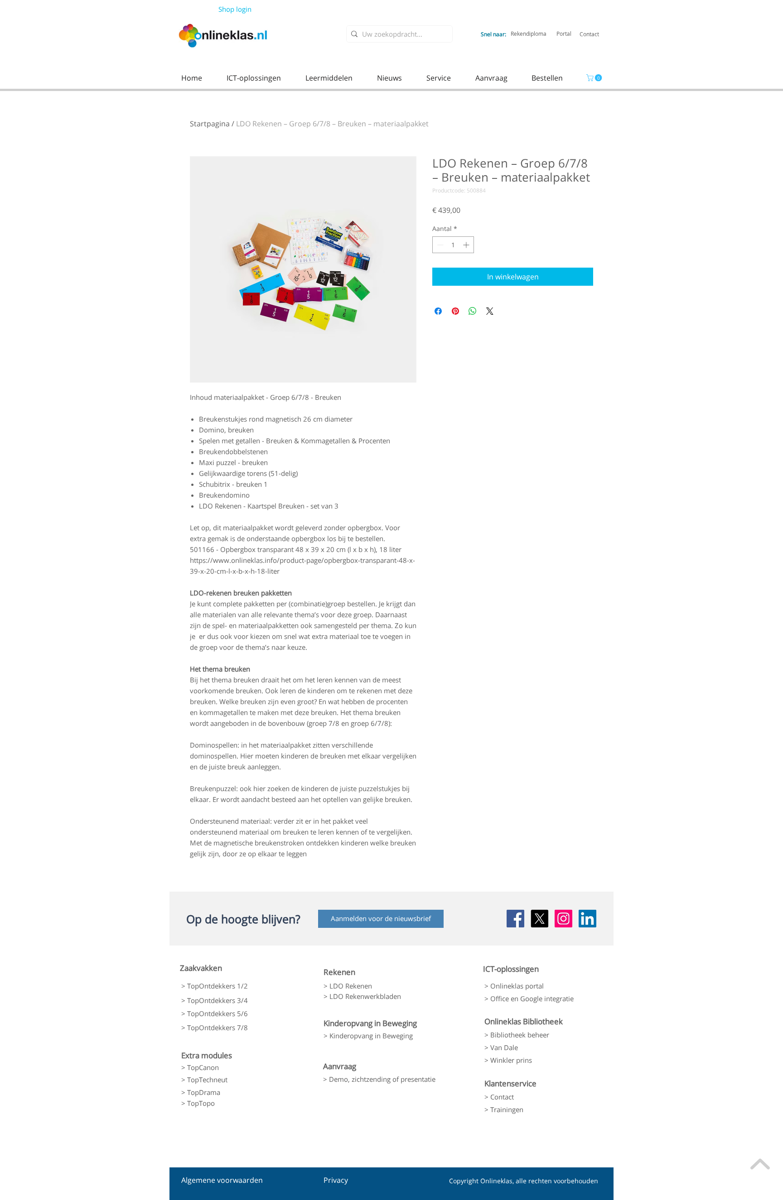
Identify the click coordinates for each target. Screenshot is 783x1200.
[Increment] (467, 245)
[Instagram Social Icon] (563, 918)
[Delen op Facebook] (438, 311)
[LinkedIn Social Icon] (587, 918)
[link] (595, 78)
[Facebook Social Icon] (515, 918)
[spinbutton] (453, 245)
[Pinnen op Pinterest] (455, 311)
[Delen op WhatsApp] (472, 311)
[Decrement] (439, 245)
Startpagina (210, 124)
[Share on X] (489, 311)
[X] (539, 918)
